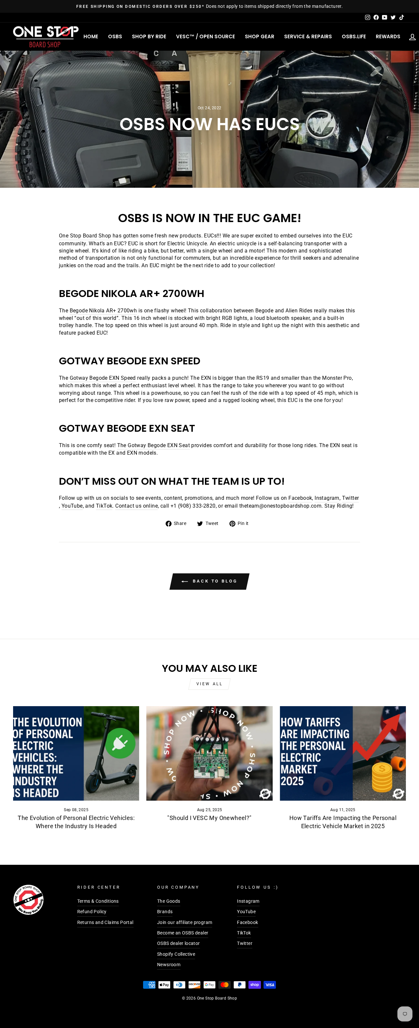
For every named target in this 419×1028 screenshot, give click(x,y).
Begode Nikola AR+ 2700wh (103, 310)
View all (209, 684)
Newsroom (168, 964)
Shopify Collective (176, 954)
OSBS (115, 36)
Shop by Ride (149, 36)
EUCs (210, 236)
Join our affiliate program (184, 922)
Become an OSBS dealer (182, 932)
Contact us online (136, 506)
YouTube (72, 506)
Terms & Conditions (98, 901)
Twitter (350, 498)
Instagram (327, 498)
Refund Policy (92, 911)
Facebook (300, 498)
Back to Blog (214, 581)
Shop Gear (259, 36)
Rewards (388, 36)
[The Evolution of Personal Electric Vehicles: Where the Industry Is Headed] (76, 753)
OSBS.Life (354, 36)
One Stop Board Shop (85, 236)
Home (90, 36)
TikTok (104, 506)
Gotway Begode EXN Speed (103, 378)
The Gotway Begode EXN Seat (153, 445)
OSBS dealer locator (178, 943)
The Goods (168, 901)
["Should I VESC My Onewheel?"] (209, 753)
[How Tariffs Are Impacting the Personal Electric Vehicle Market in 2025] (343, 753)
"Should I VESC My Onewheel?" (209, 817)
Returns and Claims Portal (105, 922)
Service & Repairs (308, 36)
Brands (165, 911)
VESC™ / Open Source (205, 36)
